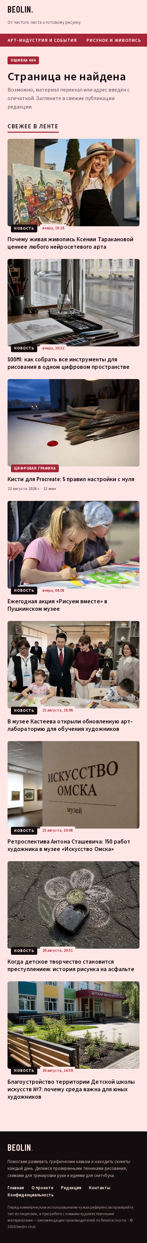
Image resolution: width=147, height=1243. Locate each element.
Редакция (71, 1188)
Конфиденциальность (31, 1195)
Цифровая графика (35, 468)
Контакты (99, 1188)
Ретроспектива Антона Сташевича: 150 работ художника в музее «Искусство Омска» (69, 844)
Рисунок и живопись (113, 40)
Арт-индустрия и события (42, 40)
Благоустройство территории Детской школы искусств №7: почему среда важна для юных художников (71, 1089)
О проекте (42, 1188)
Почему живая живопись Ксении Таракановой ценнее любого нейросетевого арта (71, 242)
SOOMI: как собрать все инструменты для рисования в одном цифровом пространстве (69, 362)
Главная (16, 1188)
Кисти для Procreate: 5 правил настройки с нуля (71, 479)
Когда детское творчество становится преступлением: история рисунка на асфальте (71, 965)
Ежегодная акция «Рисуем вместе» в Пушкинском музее (57, 604)
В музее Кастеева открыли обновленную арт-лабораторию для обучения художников (70, 724)
